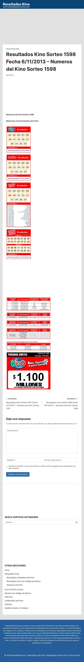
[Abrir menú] (79, 4)
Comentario (13, 430)
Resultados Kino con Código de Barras (24, 581)
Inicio (7, 570)
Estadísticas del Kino (14, 601)
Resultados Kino (12, 49)
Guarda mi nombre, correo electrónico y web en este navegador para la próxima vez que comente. (42, 467)
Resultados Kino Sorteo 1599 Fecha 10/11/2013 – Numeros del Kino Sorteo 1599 (61, 404)
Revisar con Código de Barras (18, 593)
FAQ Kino (9, 597)
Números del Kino (14, 585)
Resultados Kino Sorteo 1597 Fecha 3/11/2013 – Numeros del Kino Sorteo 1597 (22, 404)
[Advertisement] (42, 24)
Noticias (8, 604)
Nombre (11, 460)
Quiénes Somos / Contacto (16, 608)
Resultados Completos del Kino (20, 577)
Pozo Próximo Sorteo (14, 589)
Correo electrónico (53, 460)
